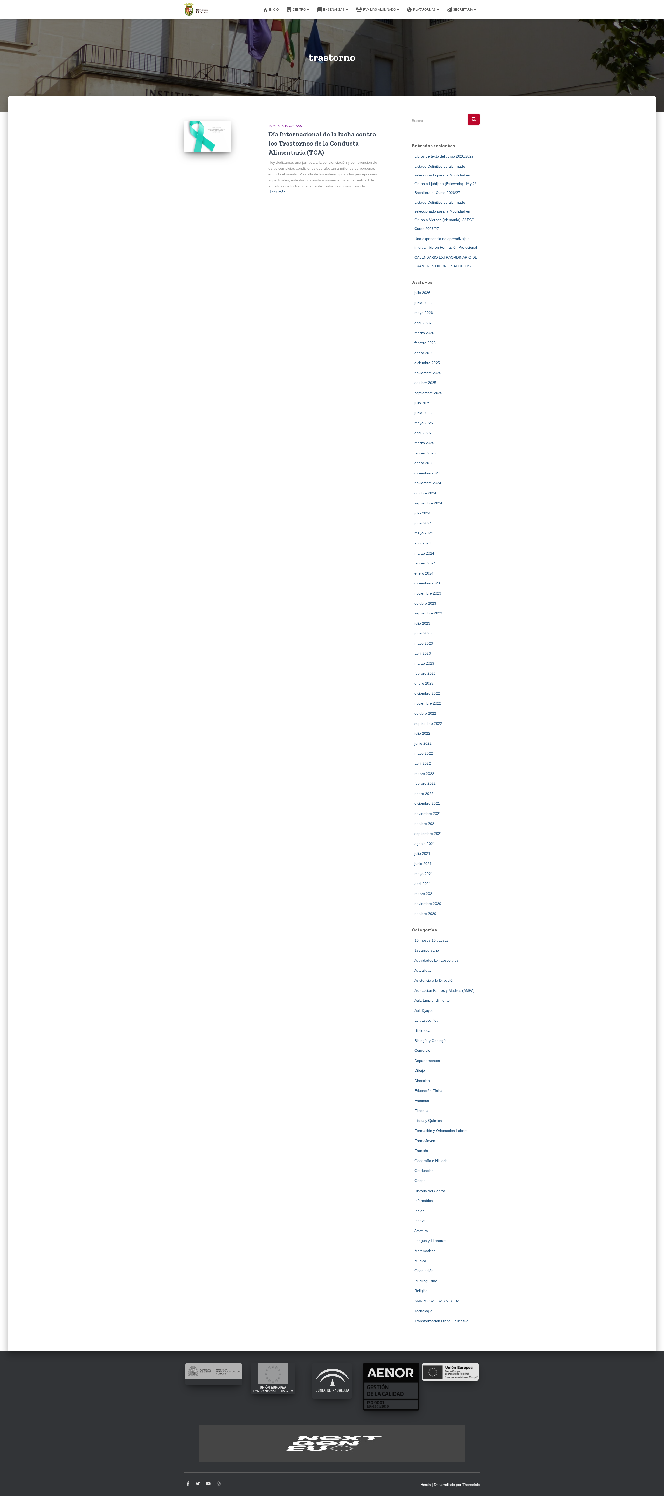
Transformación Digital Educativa (441, 1321)
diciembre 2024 (427, 473)
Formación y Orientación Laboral (441, 1131)
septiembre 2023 (428, 613)
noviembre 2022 (427, 703)
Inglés (419, 1211)
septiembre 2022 (428, 723)
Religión (421, 1291)
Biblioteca (422, 1030)
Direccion (422, 1080)
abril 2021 (422, 884)
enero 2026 (423, 353)
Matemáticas (424, 1251)
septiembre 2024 (428, 503)
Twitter (197, 1484)
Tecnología (423, 1311)
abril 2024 (422, 543)
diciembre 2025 (427, 363)
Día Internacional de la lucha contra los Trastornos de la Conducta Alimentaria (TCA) (322, 143)
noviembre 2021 (427, 813)
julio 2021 (422, 853)
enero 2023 (423, 683)
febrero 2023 (425, 673)
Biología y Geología (430, 1041)
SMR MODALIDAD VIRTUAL (437, 1301)
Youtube (208, 1484)
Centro (300, 9)
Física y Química (428, 1120)
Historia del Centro (429, 1191)
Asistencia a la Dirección (434, 980)
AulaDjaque (423, 1010)
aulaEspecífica (426, 1020)
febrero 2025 (425, 453)
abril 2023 (422, 653)
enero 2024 (423, 573)
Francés (421, 1151)
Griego (420, 1181)
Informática (423, 1201)
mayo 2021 (423, 874)
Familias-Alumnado (380, 9)
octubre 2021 (425, 824)
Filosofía (421, 1111)
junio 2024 (423, 523)
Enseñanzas (334, 9)
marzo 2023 (424, 663)
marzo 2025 (424, 443)
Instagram (218, 1484)
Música (420, 1261)
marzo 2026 (424, 333)
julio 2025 (422, 403)
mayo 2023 (423, 643)
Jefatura (421, 1231)
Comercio (422, 1050)
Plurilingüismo (425, 1281)
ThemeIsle (471, 1485)
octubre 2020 (425, 914)
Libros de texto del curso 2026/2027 (444, 156)
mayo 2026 (423, 313)
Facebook (188, 1484)
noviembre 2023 (427, 593)
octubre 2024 (425, 493)
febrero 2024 (425, 563)
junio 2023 (423, 633)
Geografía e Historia (431, 1161)
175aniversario (426, 950)
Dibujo (419, 1070)
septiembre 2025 (428, 393)
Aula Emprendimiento (432, 1000)
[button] (308, 9)
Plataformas (425, 9)
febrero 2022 (425, 783)
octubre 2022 (425, 713)
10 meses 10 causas (285, 126)
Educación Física (428, 1091)
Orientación (423, 1271)
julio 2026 (422, 293)
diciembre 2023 (427, 583)
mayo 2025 (423, 423)
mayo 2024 (423, 533)
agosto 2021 (424, 844)
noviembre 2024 (427, 483)
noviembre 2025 (427, 373)
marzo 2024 (424, 553)
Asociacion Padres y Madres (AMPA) (444, 990)
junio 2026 (423, 303)
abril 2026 (422, 323)
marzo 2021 (424, 894)
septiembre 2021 (428, 833)
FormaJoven (424, 1141)
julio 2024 (422, 513)
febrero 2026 (425, 343)
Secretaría (463, 9)
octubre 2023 (425, 603)
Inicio (274, 9)
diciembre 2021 (427, 803)
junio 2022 (423, 743)
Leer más (277, 192)
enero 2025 (423, 463)
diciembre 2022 (427, 693)
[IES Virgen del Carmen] (196, 9)
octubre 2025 (425, 383)
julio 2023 (422, 623)
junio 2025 (423, 413)
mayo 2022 (423, 753)
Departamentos (427, 1060)
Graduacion (424, 1171)
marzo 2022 (424, 773)
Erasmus (421, 1100)
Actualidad (423, 970)
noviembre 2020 (427, 903)
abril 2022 (422, 763)
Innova (420, 1221)
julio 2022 (422, 733)
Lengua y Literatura (430, 1241)
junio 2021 (423, 864)
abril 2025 (422, 433)
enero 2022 (423, 793)
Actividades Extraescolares (436, 960)
